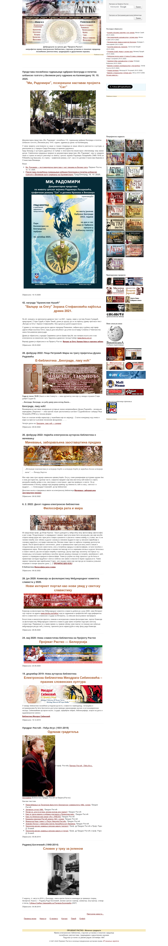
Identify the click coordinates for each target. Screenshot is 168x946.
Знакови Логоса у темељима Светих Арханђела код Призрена (50, 823)
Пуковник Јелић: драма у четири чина (120, 51)
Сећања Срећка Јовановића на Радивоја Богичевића (50, 903)
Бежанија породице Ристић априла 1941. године (45, 819)
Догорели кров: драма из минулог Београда (121, 42)
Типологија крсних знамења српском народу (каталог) (47, 826)
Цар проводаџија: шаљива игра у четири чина (122, 37)
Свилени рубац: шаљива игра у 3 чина (120, 61)
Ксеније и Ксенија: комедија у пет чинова (120, 32)
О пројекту (54, 918)
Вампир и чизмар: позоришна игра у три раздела (123, 66)
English (82, 918)
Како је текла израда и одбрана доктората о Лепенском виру (50, 814)
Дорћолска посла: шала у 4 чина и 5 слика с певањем (125, 56)
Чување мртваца (113, 70)
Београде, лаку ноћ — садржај (49, 423)
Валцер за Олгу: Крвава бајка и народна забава (83, 341)
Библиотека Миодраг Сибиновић (36, 716)
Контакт (64, 918)
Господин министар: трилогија (117, 47)
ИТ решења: (111, 941)
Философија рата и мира (45, 567)
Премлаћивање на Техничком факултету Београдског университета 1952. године (58, 804)
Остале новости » (112, 75)
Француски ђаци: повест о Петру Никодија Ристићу (46, 821)
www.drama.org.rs (84, 338)
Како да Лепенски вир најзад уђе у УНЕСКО (43, 816)
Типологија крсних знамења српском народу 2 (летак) (47, 830)
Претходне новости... (95, 914)
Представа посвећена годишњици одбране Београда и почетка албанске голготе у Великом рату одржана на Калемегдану (61, 173)
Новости (43, 918)
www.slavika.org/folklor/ (50, 613)
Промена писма (30, 918)
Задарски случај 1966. (34, 809)
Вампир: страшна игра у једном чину (119, 73)
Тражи (138, 7)
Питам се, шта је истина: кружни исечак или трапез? (46, 812)
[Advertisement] (63, 61)
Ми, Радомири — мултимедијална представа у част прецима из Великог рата (57, 167)
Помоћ (73, 918)
